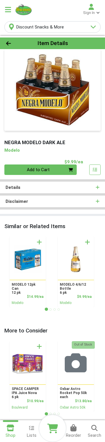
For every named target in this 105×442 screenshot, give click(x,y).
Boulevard (20, 407)
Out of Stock (83, 344)
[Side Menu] (8, 9)
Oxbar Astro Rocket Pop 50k (73, 393)
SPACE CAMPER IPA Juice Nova (25, 393)
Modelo (17, 303)
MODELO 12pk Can (24, 288)
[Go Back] (16, 43)
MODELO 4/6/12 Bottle (73, 288)
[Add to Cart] (39, 242)
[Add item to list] (95, 169)
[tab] (46, 309)
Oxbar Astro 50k (72, 407)
